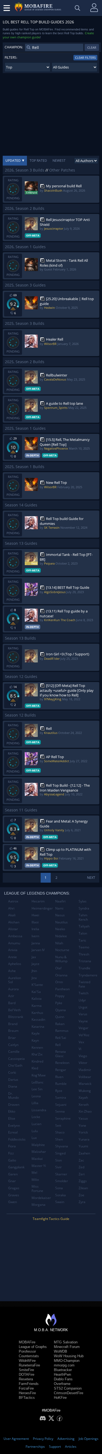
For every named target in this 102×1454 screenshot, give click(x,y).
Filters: (11, 57)
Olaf (58, 968)
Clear (91, 47)
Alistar (13, 929)
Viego (83, 1056)
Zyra (82, 1202)
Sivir (58, 1167)
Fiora (12, 1146)
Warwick (85, 1083)
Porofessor (27, 1351)
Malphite (38, 1144)
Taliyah (84, 926)
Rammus (62, 1030)
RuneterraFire (29, 1365)
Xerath (84, 1104)
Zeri (82, 1174)
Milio (35, 1179)
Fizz (11, 1153)
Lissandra (39, 1110)
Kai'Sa (36, 991)
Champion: (14, 47)
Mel (34, 1172)
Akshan (13, 922)
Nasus (60, 915)
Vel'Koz (84, 1035)
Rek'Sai (60, 1037)
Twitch (83, 993)
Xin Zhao (85, 1111)
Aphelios (14, 963)
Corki (12, 1072)
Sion (58, 1160)
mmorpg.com (64, 1365)
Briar (12, 1037)
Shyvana (61, 1146)
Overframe (62, 1384)
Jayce (35, 963)
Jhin (34, 971)
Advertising (66, 1438)
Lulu (35, 1131)
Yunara (84, 1139)
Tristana (85, 961)
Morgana (38, 1204)
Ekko (11, 1111)
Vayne (83, 1021)
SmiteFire (26, 1370)
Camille (14, 1051)
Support (55, 1446)
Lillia (35, 1103)
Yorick (83, 1132)
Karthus (37, 1012)
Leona (36, 1096)
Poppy (59, 996)
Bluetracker (63, 1370)
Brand (12, 1024)
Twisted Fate (84, 984)
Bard (12, 1003)
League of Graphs (33, 1347)
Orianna (61, 975)
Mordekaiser (41, 1197)
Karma (37, 1005)
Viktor (83, 1062)
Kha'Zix (37, 1054)
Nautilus (61, 922)
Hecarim (38, 901)
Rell (58, 1044)
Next (91, 877)
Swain (59, 1202)
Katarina (38, 1026)
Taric (82, 940)
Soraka (60, 1195)
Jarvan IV (38, 950)
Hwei (35, 915)
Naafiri (60, 901)
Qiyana (60, 1010)
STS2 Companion (68, 1388)
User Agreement (16, 1438)
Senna (60, 1111)
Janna (36, 943)
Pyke (58, 1003)
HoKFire (60, 1398)
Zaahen (84, 1153)
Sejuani (60, 1104)
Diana (12, 1086)
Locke (36, 1116)
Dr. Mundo (13, 1095)
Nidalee (61, 936)
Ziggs (83, 1181)
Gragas (13, 1188)
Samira (60, 1097)
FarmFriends (29, 1384)
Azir (11, 996)
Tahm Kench (83, 917)
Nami (59, 908)
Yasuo (83, 1118)
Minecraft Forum (67, 1347)
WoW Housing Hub (69, 1356)
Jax (34, 957)
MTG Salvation (66, 1342)
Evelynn (14, 1125)
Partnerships (35, 1446)
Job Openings (88, 1438)
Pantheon (62, 989)
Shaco (59, 1132)
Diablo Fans (63, 1379)
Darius (13, 1079)
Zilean (83, 1188)
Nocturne (62, 950)
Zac (81, 1160)
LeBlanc (38, 1082)
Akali (12, 915)
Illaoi (35, 922)
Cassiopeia (16, 1058)
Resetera (26, 1379)
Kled (35, 1068)
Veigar (83, 1028)
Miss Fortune (37, 1188)
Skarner (61, 1174)
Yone (82, 1125)
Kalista (37, 998)
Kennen (37, 1047)
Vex (81, 1042)
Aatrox (13, 901)
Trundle (84, 968)
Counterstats (29, 1356)
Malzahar (39, 1151)
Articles (70, 1446)
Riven (59, 1077)
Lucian (36, 1124)
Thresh (84, 954)
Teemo (84, 947)
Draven (13, 1104)
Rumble (61, 1083)
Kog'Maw (38, 1075)
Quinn (59, 1016)
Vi (80, 1049)
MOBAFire (27, 1342)
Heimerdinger (41, 908)
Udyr (82, 1000)
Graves (13, 1195)
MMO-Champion (66, 1361)
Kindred (37, 1061)
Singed (60, 1153)
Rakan (59, 1024)
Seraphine (63, 1118)
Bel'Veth (14, 1010)
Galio (12, 1160)
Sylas (82, 901)
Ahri (11, 908)
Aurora (13, 989)
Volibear (85, 1077)
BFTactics (27, 1398)
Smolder (61, 1181)
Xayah (83, 1097)
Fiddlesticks (17, 1139)
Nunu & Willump (61, 959)
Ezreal (13, 1132)
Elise (11, 1118)
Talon (83, 933)
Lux (34, 1137)
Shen (59, 1139)
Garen (13, 1174)
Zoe (81, 1195)
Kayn (35, 1040)
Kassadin (38, 1019)
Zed (81, 1167)
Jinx (34, 978)
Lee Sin (37, 1089)
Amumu (14, 943)
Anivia (12, 950)
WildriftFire (27, 1361)
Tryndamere (88, 975)
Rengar (60, 1069)
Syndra (84, 908)
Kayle (36, 1033)
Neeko (60, 929)
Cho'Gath (15, 1065)
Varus (83, 1014)
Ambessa (15, 936)
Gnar (12, 1181)
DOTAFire (26, 1374)
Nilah (59, 943)
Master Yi (39, 1165)
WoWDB (60, 1351)
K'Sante (37, 984)
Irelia (35, 929)
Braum (13, 1030)
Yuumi (83, 1146)
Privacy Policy (43, 1438)
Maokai (37, 1158)
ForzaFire (26, 1388)
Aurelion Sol (14, 980)
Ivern (35, 936)
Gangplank (16, 1167)
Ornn (59, 982)
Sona (59, 1188)
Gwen (12, 1202)
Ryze (58, 1090)
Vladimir (85, 1069)
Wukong (85, 1090)
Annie (12, 957)
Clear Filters (85, 57)
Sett (58, 1125)
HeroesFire (27, 1393)
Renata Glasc (60, 1053)
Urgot (83, 1007)
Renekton (62, 1062)
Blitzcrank (15, 1016)
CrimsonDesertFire (68, 1393)
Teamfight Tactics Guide (51, 1218)
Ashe (12, 971)
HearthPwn (62, 1374)
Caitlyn (13, 1044)
